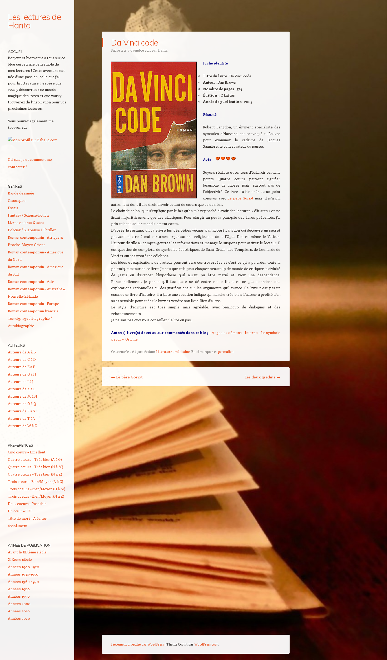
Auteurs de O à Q (22, 403)
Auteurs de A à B (22, 351)
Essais (13, 207)
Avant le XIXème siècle (27, 551)
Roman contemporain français (33, 310)
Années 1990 (19, 596)
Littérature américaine (173, 351)
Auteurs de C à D (22, 359)
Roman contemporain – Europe (33, 303)
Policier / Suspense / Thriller (32, 229)
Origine (131, 339)
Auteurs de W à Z (22, 425)
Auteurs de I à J (20, 381)
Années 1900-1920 (23, 566)
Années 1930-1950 (23, 574)
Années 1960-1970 (23, 581)
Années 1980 (19, 588)
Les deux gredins (262, 376)
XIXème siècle (20, 559)
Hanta (162, 50)
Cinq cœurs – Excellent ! (27, 451)
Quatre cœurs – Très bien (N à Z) (35, 474)
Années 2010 (19, 610)
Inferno (251, 332)
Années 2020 (19, 618)
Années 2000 (19, 603)
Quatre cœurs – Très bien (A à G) (35, 459)
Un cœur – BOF (20, 510)
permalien (226, 351)
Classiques (17, 200)
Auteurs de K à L (21, 388)
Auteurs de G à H (22, 374)
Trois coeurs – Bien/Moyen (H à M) (36, 488)
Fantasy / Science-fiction (28, 215)
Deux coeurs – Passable (27, 503)
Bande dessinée (21, 193)
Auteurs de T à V (22, 418)
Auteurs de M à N (22, 396)
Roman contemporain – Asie (31, 281)
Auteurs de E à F (21, 366)
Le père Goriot (240, 198)
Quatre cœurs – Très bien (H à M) (35, 466)
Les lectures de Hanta (34, 21)
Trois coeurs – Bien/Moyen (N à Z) (36, 496)
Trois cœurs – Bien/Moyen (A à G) (35, 481)
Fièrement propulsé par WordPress (137, 644)
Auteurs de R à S (21, 410)
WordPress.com (206, 644)
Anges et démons (227, 332)
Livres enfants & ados (26, 222)
